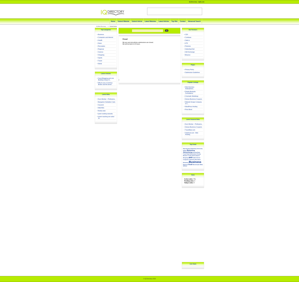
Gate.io (187, 40)
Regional (101, 49)
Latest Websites (150, 21)
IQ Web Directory (101, 26)
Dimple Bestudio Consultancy (190, 92)
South (197, 164)
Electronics (193, 154)
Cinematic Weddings (191, 96)
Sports (100, 58)
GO (167, 30)
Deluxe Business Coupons (193, 99)
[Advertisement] (105, 163)
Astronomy (200, 148)
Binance (187, 55)
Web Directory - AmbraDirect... (190, 88)
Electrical (186, 162)
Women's (185, 155)
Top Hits (174, 21)
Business (101, 34)
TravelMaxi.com (190, 130)
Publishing (193, 148)
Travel (100, 61)
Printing (195, 152)
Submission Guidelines (192, 72)
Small (190, 164)
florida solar (102, 111)
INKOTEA (101, 108)
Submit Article (137, 21)
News (100, 43)
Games (185, 150)
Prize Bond (188, 109)
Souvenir (101, 105)
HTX (186, 43)
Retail (188, 154)
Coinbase (188, 37)
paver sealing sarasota (105, 114)
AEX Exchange (190, 52)
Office (201, 164)
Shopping (101, 55)
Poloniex (188, 46)
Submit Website (123, 21)
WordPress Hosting (191, 106)
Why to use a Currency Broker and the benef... (105, 83)
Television (192, 159)
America (194, 155)
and (190, 157)
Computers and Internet (105, 37)
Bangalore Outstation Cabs (106, 102)
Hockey (199, 154)
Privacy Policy (189, 69)
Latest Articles (164, 21)
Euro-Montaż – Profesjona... (107, 99)
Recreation (101, 46)
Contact (182, 21)
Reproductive (186, 148)
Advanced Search (194, 21)
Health (100, 40)
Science (100, 52)
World (100, 64)
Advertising (187, 152)
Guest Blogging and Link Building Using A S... (106, 79)
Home (113, 21)
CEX (186, 34)
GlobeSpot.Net (189, 49)
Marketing (191, 150)
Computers (186, 159)
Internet (198, 157)
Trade (189, 155)
